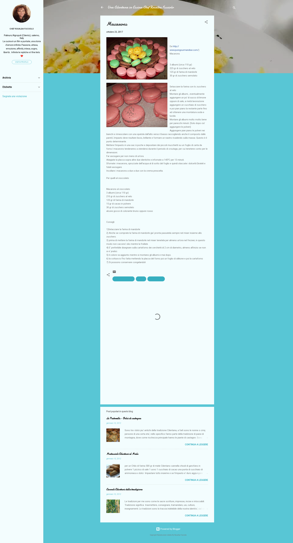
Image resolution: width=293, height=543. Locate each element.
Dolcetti (141, 279)
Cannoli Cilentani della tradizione (124, 489)
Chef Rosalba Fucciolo (22, 28)
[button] (206, 22)
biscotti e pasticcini (123, 279)
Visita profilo (21, 62)
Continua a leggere (196, 444)
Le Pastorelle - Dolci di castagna (123, 418)
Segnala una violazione (14, 96)
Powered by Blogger (170, 529)
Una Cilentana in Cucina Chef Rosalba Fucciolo (141, 7)
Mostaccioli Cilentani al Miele (122, 454)
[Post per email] (114, 272)
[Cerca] (234, 8)
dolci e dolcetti (156, 279)
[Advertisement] (226, 61)
